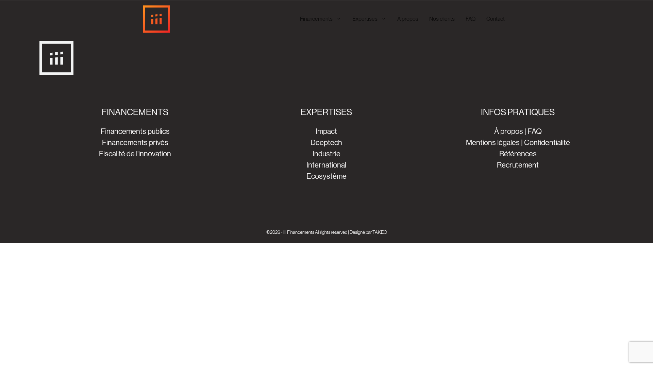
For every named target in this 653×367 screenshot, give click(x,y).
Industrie (326, 154)
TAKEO (379, 232)
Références (518, 154)
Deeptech (326, 142)
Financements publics (135, 131)
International (326, 165)
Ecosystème (326, 176)
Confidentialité (547, 142)
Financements (316, 19)
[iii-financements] (156, 19)
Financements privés (135, 142)
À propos (407, 19)
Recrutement (518, 165)
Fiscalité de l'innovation (135, 154)
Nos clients (442, 19)
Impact (326, 131)
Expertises (365, 19)
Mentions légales (493, 142)
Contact (495, 19)
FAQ (470, 19)
